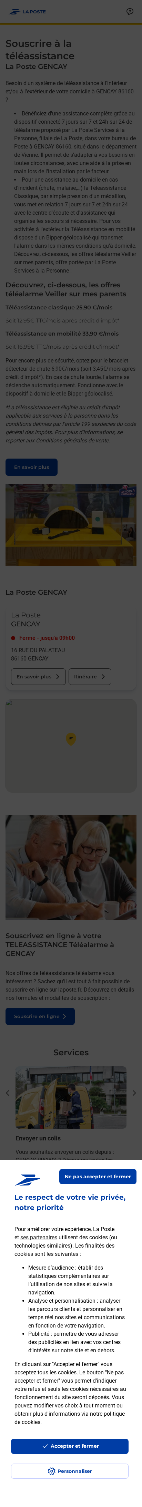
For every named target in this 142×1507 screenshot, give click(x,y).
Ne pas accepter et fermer (98, 1176)
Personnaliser (75, 1471)
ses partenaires (38, 1237)
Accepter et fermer (75, 1446)
